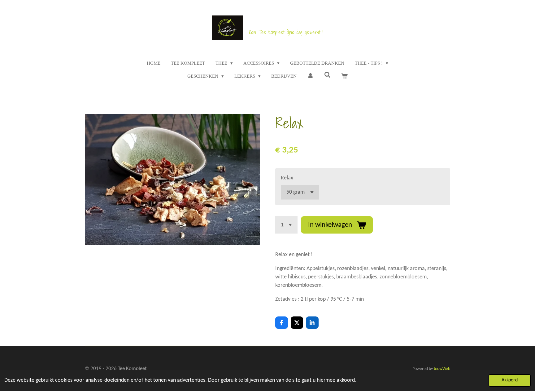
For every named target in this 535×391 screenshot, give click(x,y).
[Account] (310, 76)
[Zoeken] (327, 75)
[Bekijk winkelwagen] (344, 76)
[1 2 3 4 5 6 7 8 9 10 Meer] (286, 225)
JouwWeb (442, 369)
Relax (287, 178)
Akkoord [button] (510, 380)
